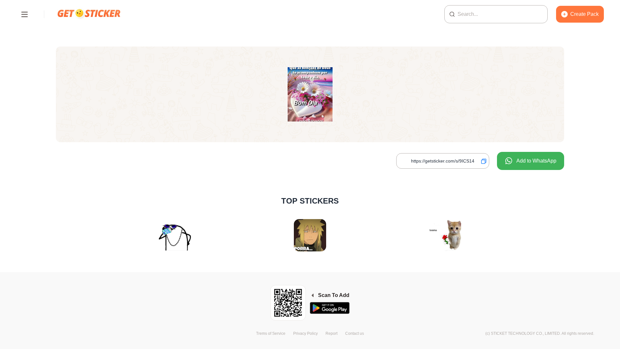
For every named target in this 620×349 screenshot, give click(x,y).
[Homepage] (89, 14)
